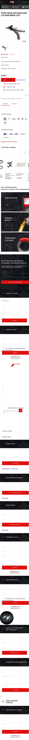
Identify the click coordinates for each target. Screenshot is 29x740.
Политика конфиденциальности (15, 417)
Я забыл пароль (6, 468)
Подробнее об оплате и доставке (9, 141)
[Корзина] (25, 2)
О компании (17, 387)
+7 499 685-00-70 (15, 403)
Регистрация (14, 468)
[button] (25, 152)
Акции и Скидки (17, 394)
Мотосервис (16, 393)
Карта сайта (15, 385)
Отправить (14, 320)
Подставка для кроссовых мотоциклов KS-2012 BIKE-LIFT (9, 175)
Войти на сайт (15, 463)
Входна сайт (5, 498)
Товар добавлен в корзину (12, 701)
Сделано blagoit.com (6, 425)
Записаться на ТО (14, 652)
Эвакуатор (17, 392)
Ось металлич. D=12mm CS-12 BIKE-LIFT (20, 174)
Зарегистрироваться (15, 524)
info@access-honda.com (15, 400)
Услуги (17, 389)
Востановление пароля (15, 492)
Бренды (17, 390)
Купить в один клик (20, 79)
